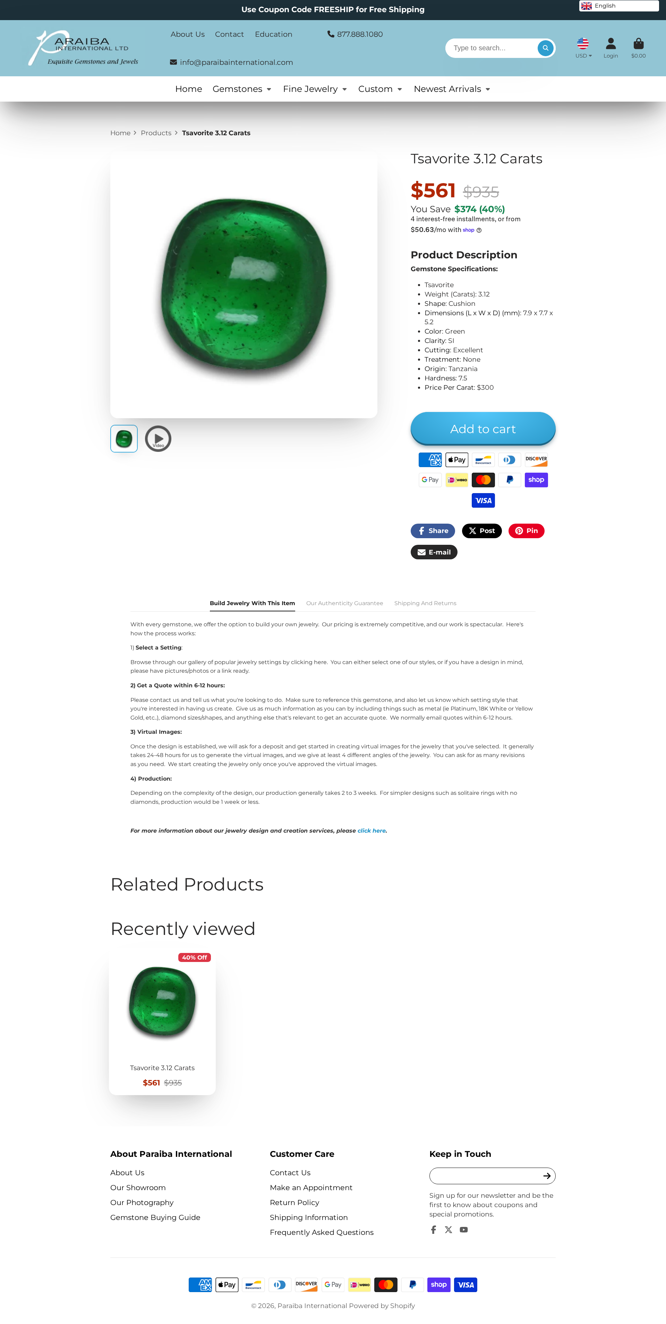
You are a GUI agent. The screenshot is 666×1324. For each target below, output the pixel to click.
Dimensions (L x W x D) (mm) (472, 313)
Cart (638, 48)
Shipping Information (309, 1217)
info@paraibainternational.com (236, 62)
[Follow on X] (448, 1230)
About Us (188, 33)
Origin (435, 368)
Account (611, 48)
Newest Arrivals (447, 89)
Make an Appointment (311, 1187)
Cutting (437, 350)
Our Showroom (138, 1187)
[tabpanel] (333, 727)
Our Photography (141, 1202)
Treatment (442, 359)
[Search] (546, 48)
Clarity (435, 340)
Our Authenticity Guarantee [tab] (344, 603)
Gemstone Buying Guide (155, 1217)
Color (433, 331)
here (320, 662)
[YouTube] (464, 1230)
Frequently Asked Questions (322, 1232)
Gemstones (237, 89)
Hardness (440, 378)
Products (156, 133)
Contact (229, 33)
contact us (164, 700)
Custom (375, 89)
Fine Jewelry (310, 89)
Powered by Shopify (382, 1305)
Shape (435, 303)
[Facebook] (433, 1230)
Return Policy (294, 1202)
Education (273, 33)
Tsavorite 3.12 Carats (162, 1021)
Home (188, 89)
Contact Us (290, 1172)
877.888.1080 (360, 33)
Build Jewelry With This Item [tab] (252, 603)
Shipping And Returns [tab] (425, 603)
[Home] (82, 48)
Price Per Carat (449, 387)
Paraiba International (312, 1305)
